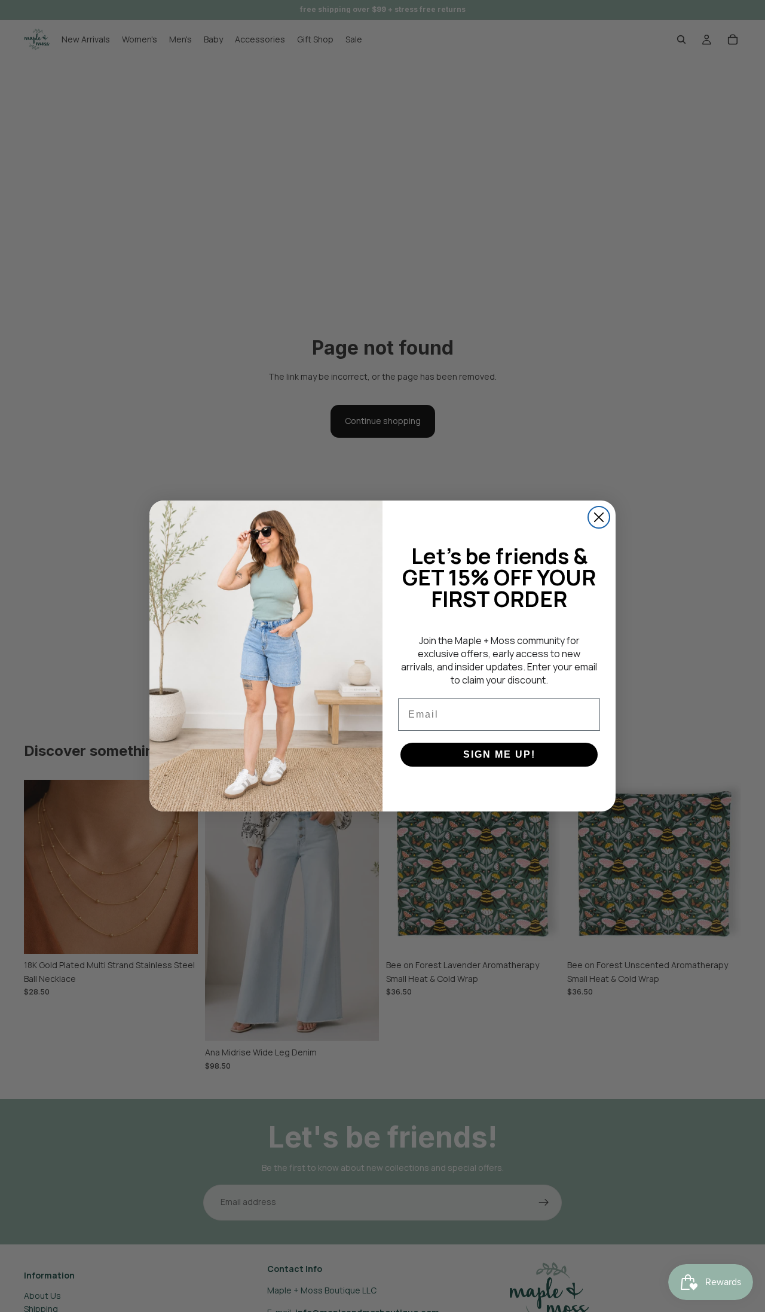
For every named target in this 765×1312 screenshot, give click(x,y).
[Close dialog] (599, 517)
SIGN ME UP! (499, 754)
